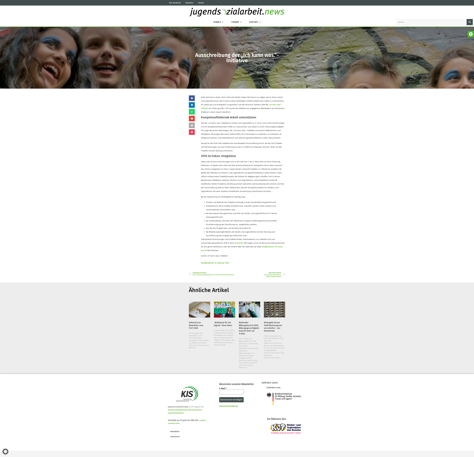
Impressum (175, 436)
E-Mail (223, 388)
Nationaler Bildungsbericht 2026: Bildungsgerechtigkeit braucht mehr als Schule (249, 328)
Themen (235, 22)
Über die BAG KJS (175, 3)
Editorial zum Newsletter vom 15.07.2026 (196, 325)
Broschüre (239, 243)
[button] (471, 34)
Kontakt (201, 3)
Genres (217, 22)
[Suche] (470, 22)
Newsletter (189, 3)
